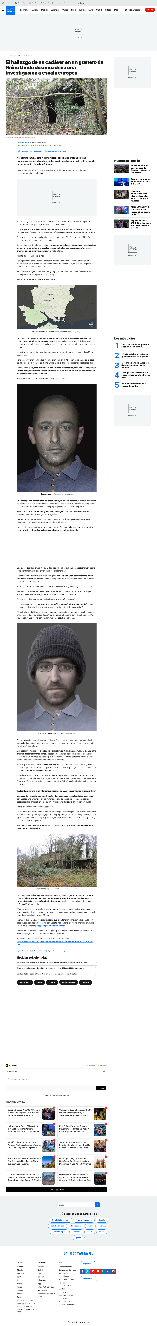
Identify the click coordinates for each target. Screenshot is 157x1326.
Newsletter (87, 1279)
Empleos (62, 1292)
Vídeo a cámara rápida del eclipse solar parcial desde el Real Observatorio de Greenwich (52, 962)
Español (7, 3)
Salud (99, 10)
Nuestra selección (127, 161)
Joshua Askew (24, 142)
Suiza (39, 982)
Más (60, 1262)
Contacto (62, 1289)
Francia (52, 982)
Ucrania (103, 1226)
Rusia (90, 1226)
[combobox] (90, 3)
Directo (150, 10)
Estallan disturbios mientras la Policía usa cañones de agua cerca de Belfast (47, 974)
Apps (40, 1283)
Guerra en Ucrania (84, 1220)
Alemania (76, 1232)
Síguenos (42, 1280)
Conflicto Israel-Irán (60, 1220)
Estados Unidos (57, 1226)
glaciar (78, 1238)
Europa (35, 10)
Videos (108, 10)
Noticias (13, 56)
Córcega (85, 982)
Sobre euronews (65, 1267)
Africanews (42, 1290)
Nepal (101, 1232)
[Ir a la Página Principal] (10, 10)
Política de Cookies (66, 1279)
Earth (90, 10)
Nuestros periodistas (25, 1300)
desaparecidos (68, 982)
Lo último (24, 10)
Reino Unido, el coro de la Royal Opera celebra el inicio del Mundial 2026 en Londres (50, 968)
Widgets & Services (46, 1287)
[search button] (78, 3)
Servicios (42, 1262)
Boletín (41, 1270)
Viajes (65, 10)
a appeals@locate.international (51, 925)
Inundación (76, 1226)
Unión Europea (59, 1232)
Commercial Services (67, 1270)
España (102, 1220)
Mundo (44, 10)
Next (73, 10)
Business (55, 10)
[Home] (6, 56)
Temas (20, 1262)
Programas (21, 1297)
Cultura (81, 10)
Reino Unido (30, 56)
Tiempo (41, 1273)
